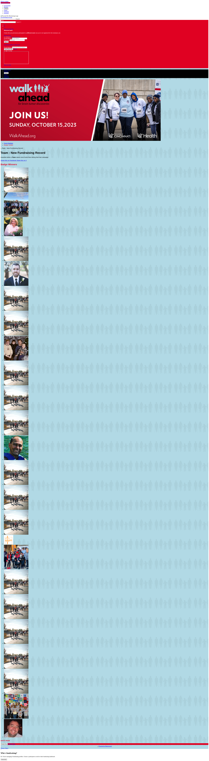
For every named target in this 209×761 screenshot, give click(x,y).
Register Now (11, 744)
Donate (6, 8)
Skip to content (4, 1)
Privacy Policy (4, 748)
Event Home (7, 5)
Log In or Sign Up (5, 3)
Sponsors (6, 13)
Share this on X (22, 160)
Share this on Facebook (9, 160)
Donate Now (4, 744)
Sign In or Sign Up (9, 29)
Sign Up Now (7, 35)
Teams (5, 10)
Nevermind (3, 759)
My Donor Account (15, 37)
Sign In (15, 49)
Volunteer (6, 11)
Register (6, 7)
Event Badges (8, 143)
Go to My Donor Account (6, 17)
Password (6, 40)
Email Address (8, 38)
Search (18, 19)
